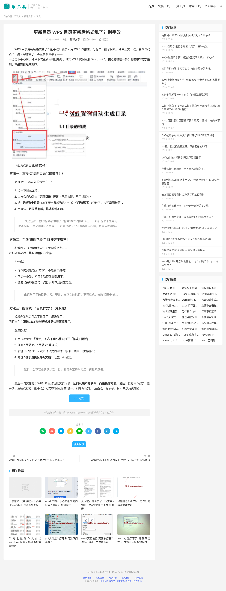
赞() (103, 39)
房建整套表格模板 (210, 305)
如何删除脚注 (210, 328)
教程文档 (139, 578)
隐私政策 (100, 578)
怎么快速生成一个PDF (210, 299)
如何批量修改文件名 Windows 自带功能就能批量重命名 (25, 542)
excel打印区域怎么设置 (191, 305)
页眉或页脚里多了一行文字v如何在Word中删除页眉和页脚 (97, 505)
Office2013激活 (171, 334)
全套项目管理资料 (210, 317)
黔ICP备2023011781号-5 (129, 581)
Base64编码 (190, 293)
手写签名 (169, 293)
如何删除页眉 (210, 288)
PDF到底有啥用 (191, 334)
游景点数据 (190, 317)
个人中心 (210, 6)
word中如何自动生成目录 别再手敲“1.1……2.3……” (36, 459)
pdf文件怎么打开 (171, 305)
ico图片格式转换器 (171, 317)
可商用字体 (190, 328)
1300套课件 (170, 322)
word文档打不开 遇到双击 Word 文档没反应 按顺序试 (120, 459)
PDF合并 (169, 288)
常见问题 (113, 578)
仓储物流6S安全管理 (171, 299)
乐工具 (15, 6)
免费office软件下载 (191, 322)
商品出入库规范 (210, 322)
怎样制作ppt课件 (191, 311)
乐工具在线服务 (107, 581)
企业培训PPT (210, 293)
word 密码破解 (210, 340)
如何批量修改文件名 (171, 328)
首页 (151, 6)
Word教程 (189, 340)
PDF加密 (208, 334)
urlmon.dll (169, 340)
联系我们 (126, 578)
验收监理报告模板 (171, 311)
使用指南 (87, 578)
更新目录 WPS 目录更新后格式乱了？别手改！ (79, 32)
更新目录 (79, 444)
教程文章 (28, 16)
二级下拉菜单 (210, 311)
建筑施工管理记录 (191, 288)
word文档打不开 (191, 299)
